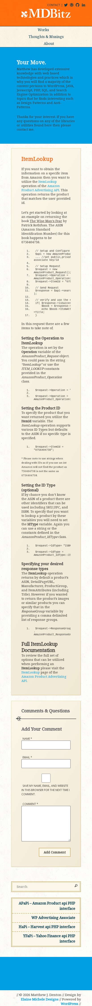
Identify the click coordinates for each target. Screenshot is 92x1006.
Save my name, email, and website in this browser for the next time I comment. (45, 790)
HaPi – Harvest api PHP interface (47, 926)
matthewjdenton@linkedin (85, 6)
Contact (53, 5)
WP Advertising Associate (53, 917)
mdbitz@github (79, 6)
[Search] (76, 886)
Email (27, 757)
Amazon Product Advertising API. (43, 678)
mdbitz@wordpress (73, 6)
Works (43, 29)
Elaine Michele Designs (40, 999)
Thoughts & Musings (46, 36)
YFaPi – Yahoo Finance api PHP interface (49, 938)
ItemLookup (47, 181)
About (49, 43)
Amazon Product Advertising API (40, 188)
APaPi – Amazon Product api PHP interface (47, 906)
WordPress (69, 1003)
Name (27, 739)
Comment (30, 804)
